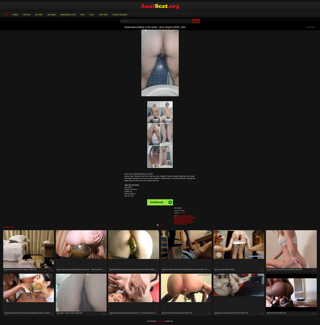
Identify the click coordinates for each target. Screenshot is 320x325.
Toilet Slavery (120, 15)
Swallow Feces (188, 220)
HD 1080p (51, 15)
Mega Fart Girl (178, 222)
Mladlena (180, 220)
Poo (82, 15)
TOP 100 (26, 15)
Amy (186, 224)
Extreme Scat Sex (179, 224)
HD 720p (38, 15)
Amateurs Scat (68, 15)
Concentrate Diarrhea (180, 221)
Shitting (103, 15)
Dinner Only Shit (187, 222)
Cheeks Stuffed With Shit (181, 218)
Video (15, 15)
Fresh (176, 220)
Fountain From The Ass (185, 219)
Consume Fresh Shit (186, 215)
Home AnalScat (151, 321)
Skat (178, 215)
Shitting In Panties (189, 217)
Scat (91, 15)
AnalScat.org (169, 321)
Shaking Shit (190, 221)
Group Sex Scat (178, 217)
